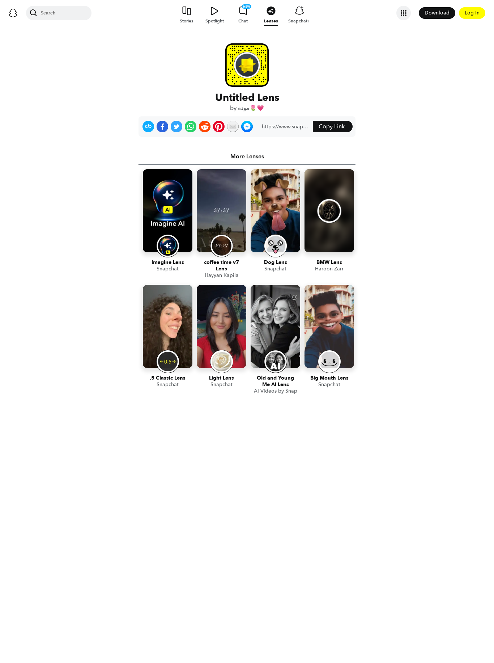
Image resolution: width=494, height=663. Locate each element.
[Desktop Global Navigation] (13, 13)
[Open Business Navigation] (403, 13)
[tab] (247, 156)
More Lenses (247, 157)
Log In (472, 12)
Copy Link (332, 127)
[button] (148, 126)
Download (437, 12)
